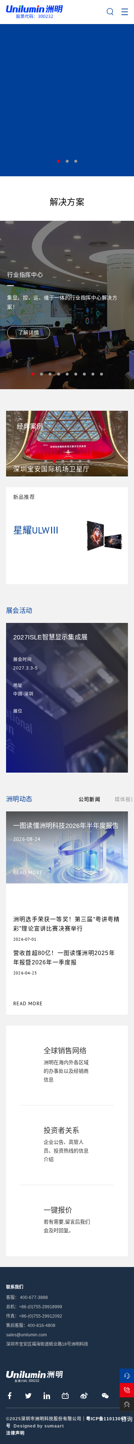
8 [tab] (92, 374)
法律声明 (15, 1433)
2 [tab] (67, 161)
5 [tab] (67, 374)
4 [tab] (58, 374)
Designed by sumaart (39, 1426)
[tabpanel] (67, 100)
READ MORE (28, 1003)
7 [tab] (84, 374)
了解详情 (28, 332)
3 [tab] (75, 161)
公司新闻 (89, 799)
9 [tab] (101, 374)
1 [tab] (58, 161)
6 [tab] (75, 374)
